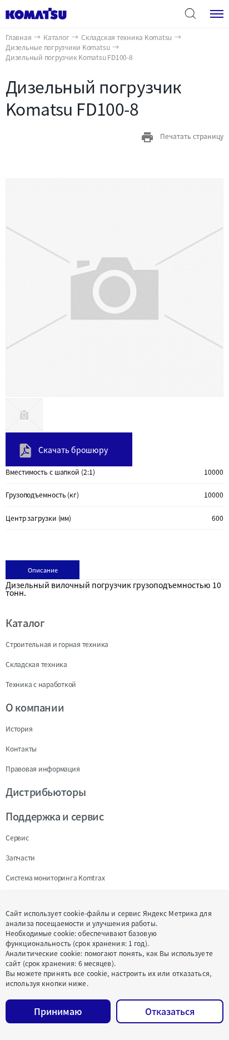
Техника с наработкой (41, 684)
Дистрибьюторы (46, 791)
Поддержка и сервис (55, 816)
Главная (18, 37)
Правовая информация (42, 768)
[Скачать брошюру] (64, 435)
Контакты (21, 748)
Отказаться (170, 1011)
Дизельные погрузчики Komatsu (57, 47)
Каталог (56, 37)
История (19, 728)
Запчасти (20, 857)
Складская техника (36, 664)
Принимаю (58, 1011)
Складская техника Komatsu (126, 37)
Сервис (17, 837)
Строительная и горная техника (57, 644)
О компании (35, 707)
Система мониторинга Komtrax (55, 877)
